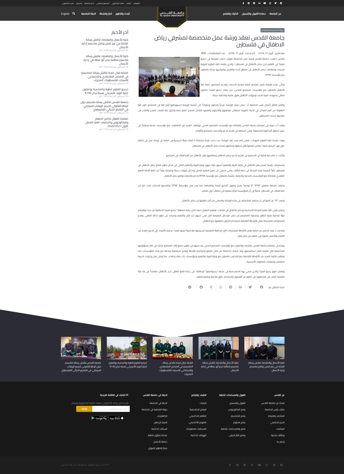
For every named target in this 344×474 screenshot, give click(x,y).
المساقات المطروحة (196, 429)
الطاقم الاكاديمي (197, 416)
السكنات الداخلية (159, 429)
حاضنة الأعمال (160, 441)
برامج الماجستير (238, 416)
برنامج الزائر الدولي (237, 435)
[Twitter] (275, 3)
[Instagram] (270, 3)
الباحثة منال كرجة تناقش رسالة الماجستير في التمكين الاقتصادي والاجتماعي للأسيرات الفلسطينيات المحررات (104, 76)
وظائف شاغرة (278, 435)
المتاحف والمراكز (276, 416)
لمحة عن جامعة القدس (273, 403)
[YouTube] (265, 3)
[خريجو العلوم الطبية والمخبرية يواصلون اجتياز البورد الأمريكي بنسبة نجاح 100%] (127, 338)
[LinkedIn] (259, 3)
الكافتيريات (162, 416)
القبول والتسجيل (237, 403)
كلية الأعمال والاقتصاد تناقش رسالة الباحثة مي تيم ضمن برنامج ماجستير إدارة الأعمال (105, 43)
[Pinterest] (249, 3)
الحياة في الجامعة (158, 403)
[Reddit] (254, 3)
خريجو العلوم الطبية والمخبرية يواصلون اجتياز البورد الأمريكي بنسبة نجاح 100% (105, 91)
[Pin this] (230, 287)
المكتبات (280, 429)
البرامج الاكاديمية (198, 409)
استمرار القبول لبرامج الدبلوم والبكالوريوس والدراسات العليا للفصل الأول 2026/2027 (106, 122)
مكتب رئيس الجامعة (275, 409)
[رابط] (172, 15)
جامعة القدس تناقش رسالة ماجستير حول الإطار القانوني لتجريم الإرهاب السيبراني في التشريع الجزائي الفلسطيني (104, 105)
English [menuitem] (65, 13)
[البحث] (74, 14)
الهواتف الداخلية (198, 435)
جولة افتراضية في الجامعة (154, 409)
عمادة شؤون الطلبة (157, 435)
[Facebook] (281, 3)
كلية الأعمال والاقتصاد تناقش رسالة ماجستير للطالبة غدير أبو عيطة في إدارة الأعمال (105, 59)
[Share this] (260, 287)
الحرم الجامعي (277, 422)
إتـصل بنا (281, 441)
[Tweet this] (250, 287)
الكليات (203, 403)
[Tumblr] (243, 3)
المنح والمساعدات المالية (233, 429)
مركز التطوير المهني (157, 448)
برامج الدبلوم (239, 422)
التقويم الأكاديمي (197, 422)
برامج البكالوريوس (236, 409)
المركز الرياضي (160, 422)
